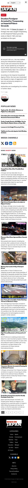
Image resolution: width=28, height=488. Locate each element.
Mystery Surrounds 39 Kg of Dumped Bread (12, 267)
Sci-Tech (11, 447)
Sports (16, 434)
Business (11, 439)
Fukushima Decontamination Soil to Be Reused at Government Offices (13, 116)
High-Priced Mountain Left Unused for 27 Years (13, 333)
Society (11, 437)
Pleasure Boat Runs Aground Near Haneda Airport (14, 238)
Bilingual (17, 445)
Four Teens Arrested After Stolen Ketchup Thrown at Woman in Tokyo (14, 300)
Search (16, 447)
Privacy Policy (14, 468)
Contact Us (14, 474)
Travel (16, 442)
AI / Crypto (10, 450)
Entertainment (18, 437)
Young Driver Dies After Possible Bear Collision (12, 169)
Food (16, 439)
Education (10, 445)
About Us (14, 466)
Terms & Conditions (14, 471)
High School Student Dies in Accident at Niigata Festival (13, 203)
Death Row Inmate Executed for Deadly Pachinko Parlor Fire (13, 396)
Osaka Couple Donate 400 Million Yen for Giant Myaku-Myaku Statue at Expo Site (13, 122)
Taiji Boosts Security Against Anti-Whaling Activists (14, 132)
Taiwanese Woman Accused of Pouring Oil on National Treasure (14, 367)
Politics (11, 442)
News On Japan (17, 29)
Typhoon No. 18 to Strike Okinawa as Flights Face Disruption (12, 111)
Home (11, 434)
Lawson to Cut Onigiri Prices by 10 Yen (12, 127)
